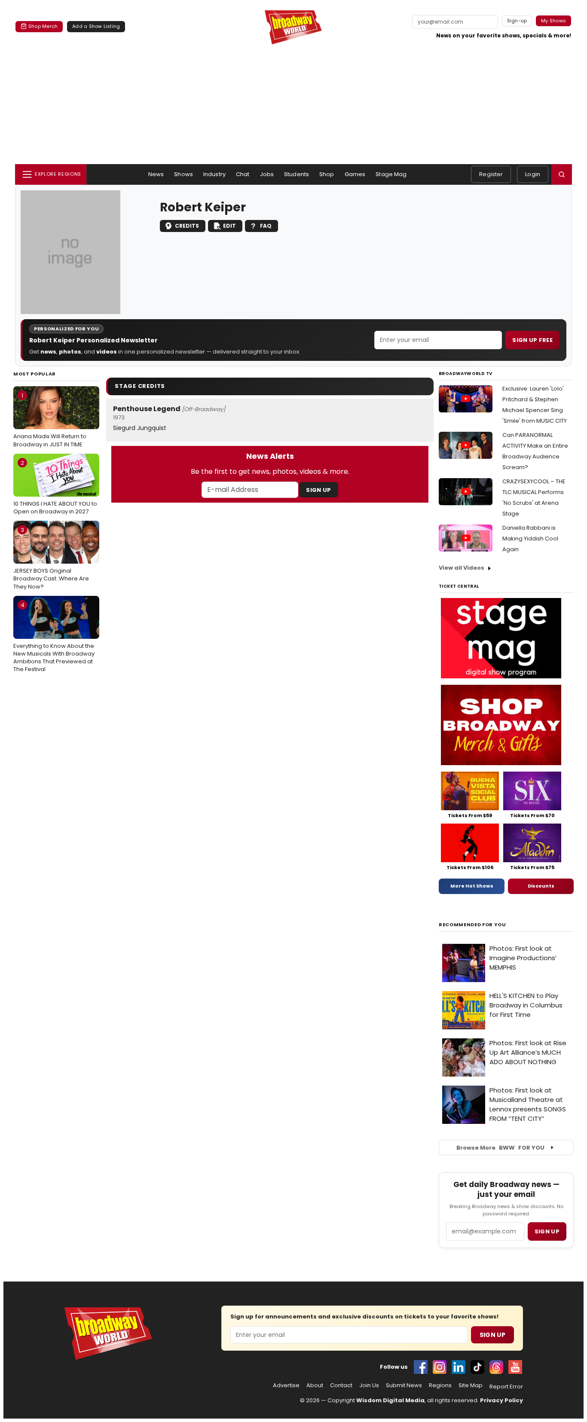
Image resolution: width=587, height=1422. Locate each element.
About (314, 1385)
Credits (187, 225)
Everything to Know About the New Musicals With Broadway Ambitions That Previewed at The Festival (54, 637)
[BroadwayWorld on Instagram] (439, 1367)
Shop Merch (43, 26)
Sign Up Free (532, 340)
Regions (440, 1385)
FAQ (266, 225)
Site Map (471, 1385)
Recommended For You (472, 925)
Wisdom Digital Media (390, 1400)
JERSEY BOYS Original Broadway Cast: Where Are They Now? (51, 558)
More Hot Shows (471, 885)
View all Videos (461, 568)
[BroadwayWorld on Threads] (496, 1367)
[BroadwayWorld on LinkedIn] (458, 1367)
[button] (561, 174)
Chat (243, 174)
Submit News (404, 1385)
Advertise (286, 1385)
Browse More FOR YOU (500, 1148)
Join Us (369, 1385)
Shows (183, 174)
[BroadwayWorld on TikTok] (477, 1367)
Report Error (506, 1387)
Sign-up (517, 20)
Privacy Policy (501, 1400)
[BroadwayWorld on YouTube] (515, 1367)
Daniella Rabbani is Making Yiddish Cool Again (530, 538)
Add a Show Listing (96, 26)
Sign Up (318, 490)
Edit (229, 225)
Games (355, 174)
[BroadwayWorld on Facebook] (420, 1367)
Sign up (547, 1231)
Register (491, 174)
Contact (341, 1385)
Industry (214, 174)
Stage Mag (391, 174)
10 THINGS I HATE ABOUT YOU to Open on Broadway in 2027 (55, 487)
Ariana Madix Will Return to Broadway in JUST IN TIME (49, 419)
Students (296, 174)
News (156, 174)
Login (532, 174)
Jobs (267, 174)
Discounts (541, 885)
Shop (326, 174)
